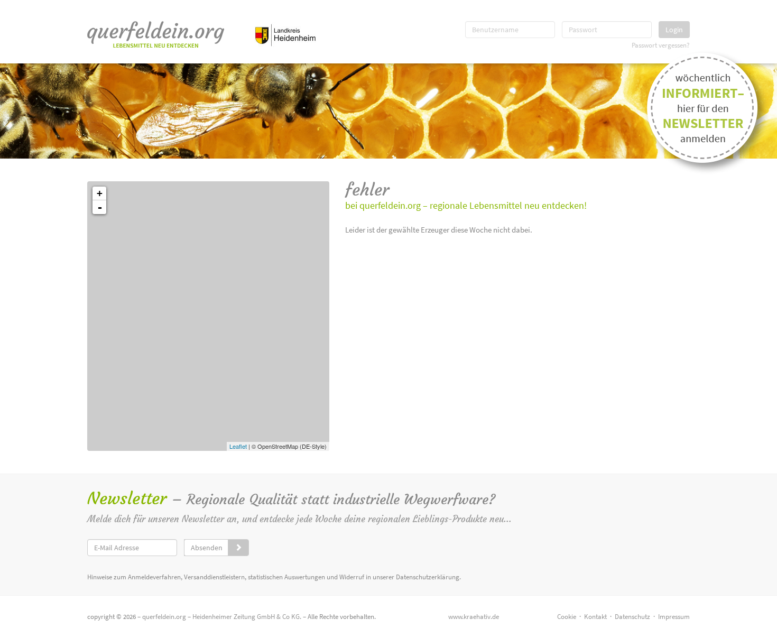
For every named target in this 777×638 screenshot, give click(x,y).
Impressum (674, 616)
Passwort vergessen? (661, 45)
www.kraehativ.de (473, 616)
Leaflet (238, 446)
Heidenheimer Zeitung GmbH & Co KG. (246, 616)
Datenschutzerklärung (427, 576)
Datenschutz (632, 616)
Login (674, 29)
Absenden (207, 547)
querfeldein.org (164, 616)
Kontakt (595, 616)
